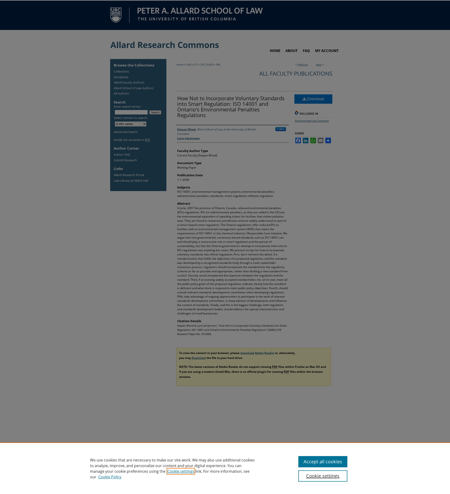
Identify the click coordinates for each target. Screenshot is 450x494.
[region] (225, 468)
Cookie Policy (109, 476)
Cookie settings (180, 471)
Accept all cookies (323, 461)
